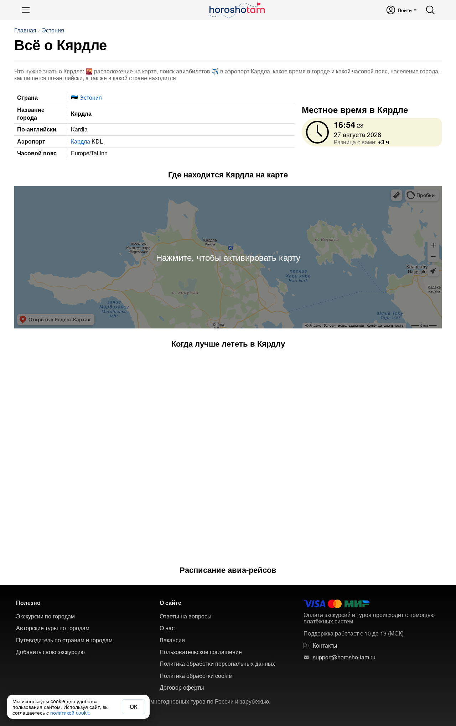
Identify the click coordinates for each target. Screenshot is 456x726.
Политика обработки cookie (196, 676)
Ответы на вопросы (186, 616)
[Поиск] (430, 10)
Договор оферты (182, 687)
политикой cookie (70, 712)
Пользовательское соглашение (201, 652)
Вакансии (172, 640)
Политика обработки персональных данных (217, 663)
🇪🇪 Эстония (86, 97)
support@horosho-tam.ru (344, 657)
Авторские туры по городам (52, 628)
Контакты (325, 645)
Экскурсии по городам (45, 616)
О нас (167, 628)
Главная (25, 30)
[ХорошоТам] (236, 10)
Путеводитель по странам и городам (64, 640)
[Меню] (25, 10)
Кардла (80, 141)
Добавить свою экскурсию (50, 652)
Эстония (53, 30)
